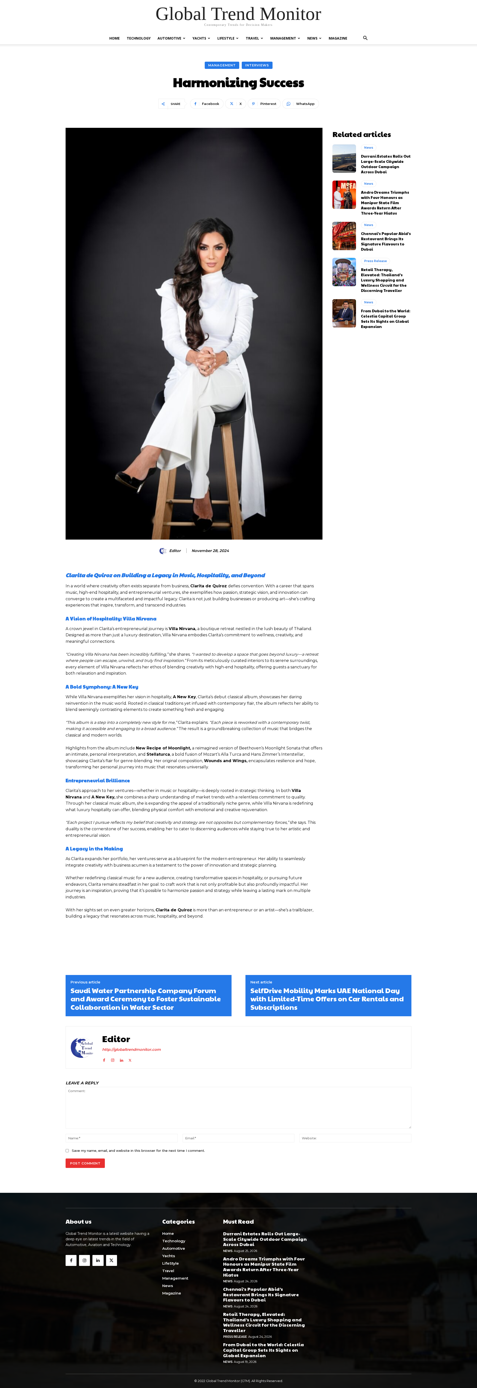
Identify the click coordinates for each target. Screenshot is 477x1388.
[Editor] (163, 551)
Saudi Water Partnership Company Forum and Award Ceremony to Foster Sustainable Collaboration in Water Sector (146, 998)
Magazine (338, 38)
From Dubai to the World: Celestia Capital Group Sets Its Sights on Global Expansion (385, 318)
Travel (252, 38)
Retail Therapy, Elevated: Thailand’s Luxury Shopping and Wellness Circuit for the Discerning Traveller (384, 280)
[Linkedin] (121, 1059)
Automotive (169, 38)
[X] (130, 1059)
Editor (175, 551)
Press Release (375, 261)
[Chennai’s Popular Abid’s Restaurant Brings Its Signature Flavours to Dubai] (344, 236)
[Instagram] (113, 1059)
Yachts (199, 38)
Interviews (257, 65)
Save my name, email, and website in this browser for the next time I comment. (138, 1151)
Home (114, 38)
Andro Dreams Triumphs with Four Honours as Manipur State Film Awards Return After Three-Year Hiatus (385, 202)
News (312, 38)
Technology (139, 38)
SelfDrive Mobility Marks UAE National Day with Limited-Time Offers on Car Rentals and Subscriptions (327, 998)
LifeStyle (226, 38)
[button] (365, 38)
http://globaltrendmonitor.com (131, 1049)
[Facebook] (104, 1059)
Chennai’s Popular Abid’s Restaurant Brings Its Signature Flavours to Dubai (386, 241)
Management (283, 38)
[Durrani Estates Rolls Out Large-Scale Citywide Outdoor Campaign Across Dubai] (344, 158)
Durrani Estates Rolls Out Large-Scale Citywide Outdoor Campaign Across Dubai (386, 163)
